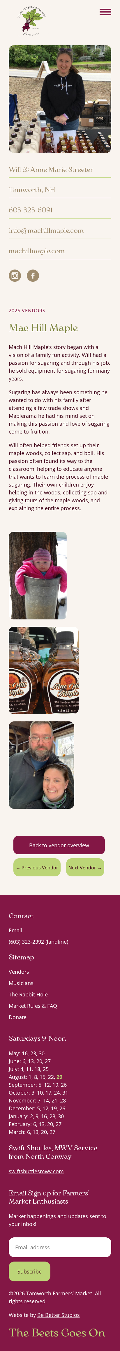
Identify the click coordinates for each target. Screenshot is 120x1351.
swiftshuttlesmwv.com (36, 1171)
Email (15, 930)
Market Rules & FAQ (33, 1005)
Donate (18, 1017)
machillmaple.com (37, 250)
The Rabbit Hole (28, 994)
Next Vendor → (85, 867)
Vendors (19, 971)
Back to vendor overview (59, 845)
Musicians (21, 983)
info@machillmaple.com (46, 229)
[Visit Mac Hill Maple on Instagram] (15, 276)
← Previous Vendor (37, 867)
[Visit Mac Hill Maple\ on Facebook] (33, 276)
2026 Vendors (27, 310)
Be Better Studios (58, 1314)
